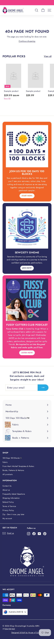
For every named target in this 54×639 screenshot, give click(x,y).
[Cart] (42, 10)
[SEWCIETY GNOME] (27, 227)
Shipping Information (11, 498)
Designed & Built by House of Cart (25, 632)
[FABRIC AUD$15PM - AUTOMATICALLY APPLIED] (27, 2)
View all (47, 56)
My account (7, 518)
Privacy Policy (8, 510)
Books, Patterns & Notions (13, 470)
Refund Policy (8, 502)
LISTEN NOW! (27, 352)
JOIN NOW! (27, 268)
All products (8, 474)
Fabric (5, 462)
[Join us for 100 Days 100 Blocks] (27, 146)
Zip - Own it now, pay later (13, 514)
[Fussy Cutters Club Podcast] (27, 300)
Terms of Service (9, 506)
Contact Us (7, 486)
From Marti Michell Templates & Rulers (18, 466)
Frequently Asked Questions (14, 494)
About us (6, 490)
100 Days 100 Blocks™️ (12, 458)
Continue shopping (27, 41)
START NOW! (27, 195)
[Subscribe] (43, 387)
